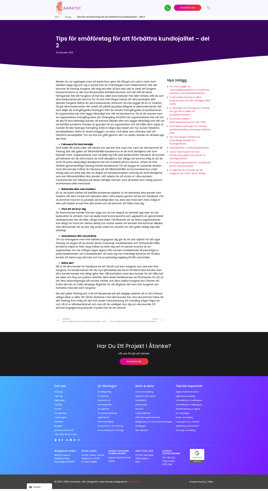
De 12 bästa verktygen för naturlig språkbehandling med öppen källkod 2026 (189, 130)
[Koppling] (55, 440)
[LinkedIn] (67, 440)
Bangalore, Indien (65, 451)
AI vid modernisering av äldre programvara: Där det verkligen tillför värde (190, 101)
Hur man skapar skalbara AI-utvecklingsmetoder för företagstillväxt (185, 140)
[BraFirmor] (59, 440)
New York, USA (144, 451)
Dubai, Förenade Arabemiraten (118, 452)
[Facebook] (62, 440)
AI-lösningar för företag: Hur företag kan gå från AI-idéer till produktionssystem (189, 111)
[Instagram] (78, 440)
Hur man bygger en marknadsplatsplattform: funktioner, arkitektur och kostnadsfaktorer (189, 90)
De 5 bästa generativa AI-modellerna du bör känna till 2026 (190, 164)
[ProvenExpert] (71, 440)
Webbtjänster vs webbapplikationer (189, 147)
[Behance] (75, 440)
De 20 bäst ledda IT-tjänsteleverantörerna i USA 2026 (187, 120)
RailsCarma (134, 481)
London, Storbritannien (171, 452)
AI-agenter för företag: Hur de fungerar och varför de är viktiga (187, 171)
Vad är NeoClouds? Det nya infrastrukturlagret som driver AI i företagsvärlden (187, 155)
